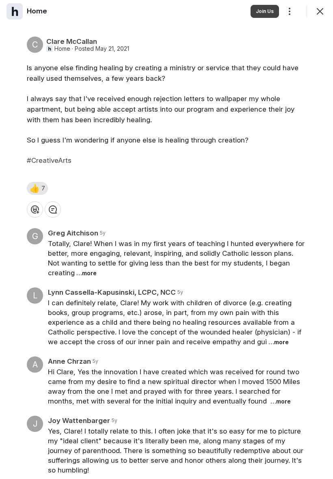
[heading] (37, 11)
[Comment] (53, 209)
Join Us (265, 11)
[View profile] (14, 11)
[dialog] (166, 239)
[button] (37, 188)
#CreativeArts (49, 160)
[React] (35, 209)
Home (62, 48)
